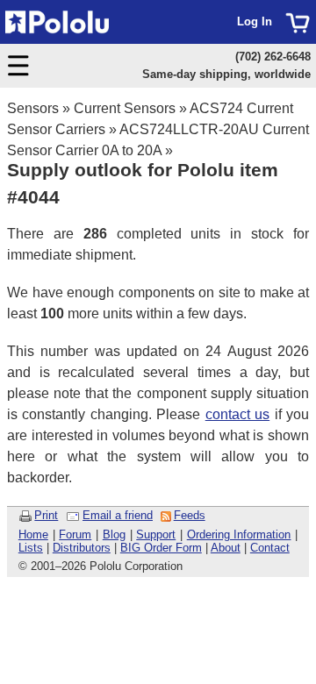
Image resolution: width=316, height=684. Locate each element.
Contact (270, 547)
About (226, 547)
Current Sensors (125, 108)
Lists (30, 547)
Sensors (33, 108)
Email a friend (118, 515)
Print (46, 515)
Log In (254, 21)
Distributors (82, 547)
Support (156, 534)
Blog (114, 534)
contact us (237, 414)
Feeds (189, 515)
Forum (75, 534)
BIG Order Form (161, 547)
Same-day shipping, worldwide (226, 74)
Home (33, 534)
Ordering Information (239, 534)
